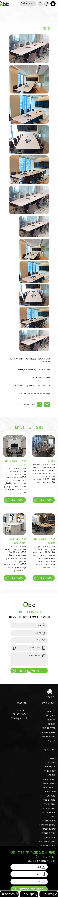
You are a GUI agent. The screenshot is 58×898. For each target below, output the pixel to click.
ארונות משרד (49, 829)
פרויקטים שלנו (48, 845)
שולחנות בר (50, 804)
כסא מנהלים (49, 787)
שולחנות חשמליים (47, 841)
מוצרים (52, 724)
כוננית (53, 816)
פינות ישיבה (50, 837)
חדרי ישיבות (50, 791)
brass (51, 460)
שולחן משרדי (49, 799)
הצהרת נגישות (48, 732)
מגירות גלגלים (48, 833)
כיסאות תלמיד (48, 783)
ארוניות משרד (49, 820)
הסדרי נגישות (49, 728)
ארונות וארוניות (48, 812)
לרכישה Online (28, 3)
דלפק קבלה (50, 770)
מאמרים (51, 719)
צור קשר (51, 740)
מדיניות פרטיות (48, 736)
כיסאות (52, 758)
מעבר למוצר (46, 499)
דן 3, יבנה (22, 710)
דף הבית (51, 711)
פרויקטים (51, 715)
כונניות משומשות (47, 824)
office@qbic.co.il (18, 718)
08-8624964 (20, 714)
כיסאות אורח (49, 779)
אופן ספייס (50, 766)
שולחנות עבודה (48, 808)
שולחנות (51, 762)
